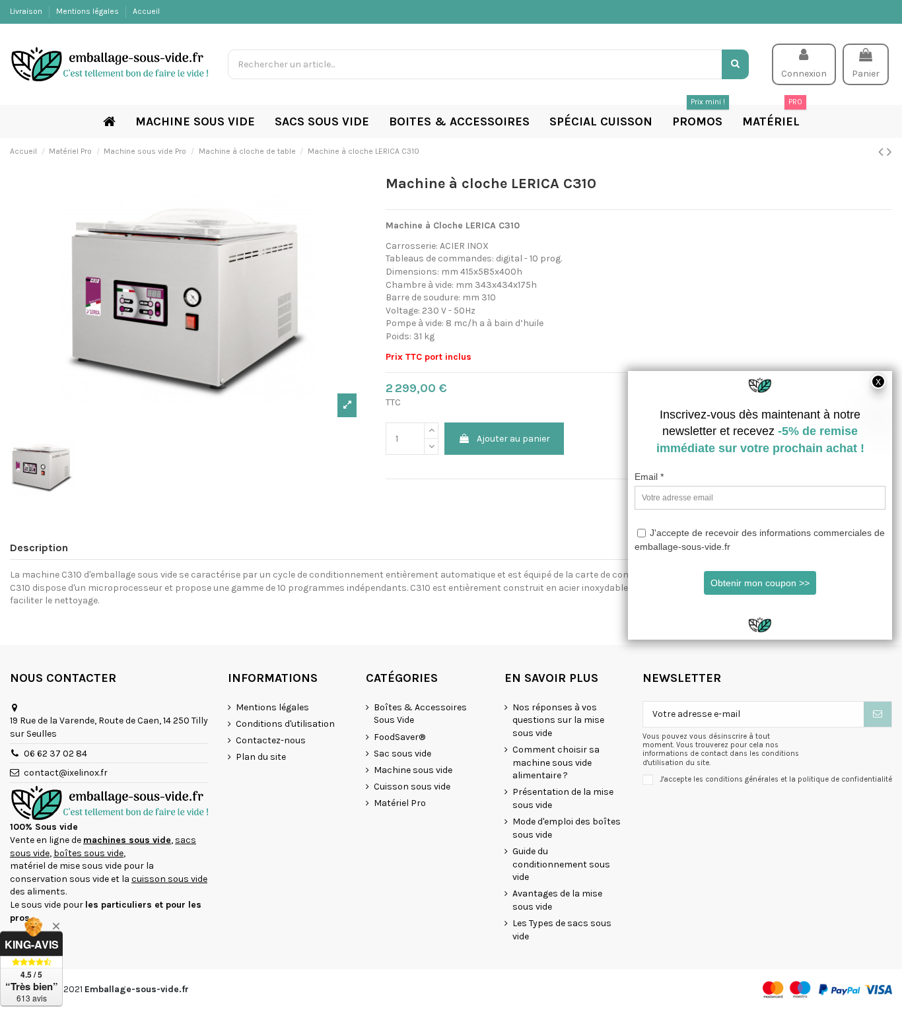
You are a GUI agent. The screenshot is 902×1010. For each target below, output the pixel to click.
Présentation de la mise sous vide (562, 798)
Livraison (27, 11)
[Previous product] (882, 152)
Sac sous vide (402, 753)
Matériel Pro (400, 803)
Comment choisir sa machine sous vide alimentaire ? (556, 762)
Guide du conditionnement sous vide (561, 864)
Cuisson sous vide (412, 786)
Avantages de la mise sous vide (557, 900)
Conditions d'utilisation (285, 723)
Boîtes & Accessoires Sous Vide (420, 714)
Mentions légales (88, 11)
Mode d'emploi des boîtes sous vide (566, 828)
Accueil (146, 11)
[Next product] (889, 152)
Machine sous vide (413, 770)
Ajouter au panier (513, 438)
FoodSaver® (399, 737)
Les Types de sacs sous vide (561, 930)
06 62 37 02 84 (55, 753)
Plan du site (261, 756)
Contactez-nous (271, 740)
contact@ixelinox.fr (66, 772)
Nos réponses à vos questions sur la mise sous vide (558, 720)
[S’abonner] (877, 714)
